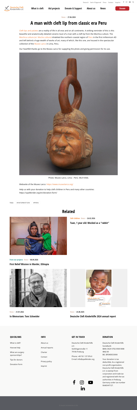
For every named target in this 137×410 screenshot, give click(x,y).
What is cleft (37, 8)
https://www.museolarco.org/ (60, 184)
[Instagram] (126, 1)
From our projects (16, 259)
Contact (110, 2)
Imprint (117, 2)
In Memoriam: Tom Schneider (24, 316)
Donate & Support (73, 8)
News (103, 8)
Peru (90, 37)
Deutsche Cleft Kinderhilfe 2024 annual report (93, 316)
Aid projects (54, 8)
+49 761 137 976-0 (85, 356)
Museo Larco (40, 43)
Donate (122, 8)
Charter (44, 352)
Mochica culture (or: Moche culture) (35, 37)
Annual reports (47, 347)
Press (104, 2)
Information (24, 203)
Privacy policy (46, 361)
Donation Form (16, 364)
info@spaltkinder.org (85, 359)
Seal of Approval (95, 2)
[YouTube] (130, 1)
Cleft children (75, 218)
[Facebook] (123, 1)
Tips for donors (16, 360)
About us (91, 8)
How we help (15, 347)
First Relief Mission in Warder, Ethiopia (29, 264)
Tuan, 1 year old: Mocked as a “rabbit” (89, 222)
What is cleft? (15, 343)
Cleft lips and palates (28, 30)
